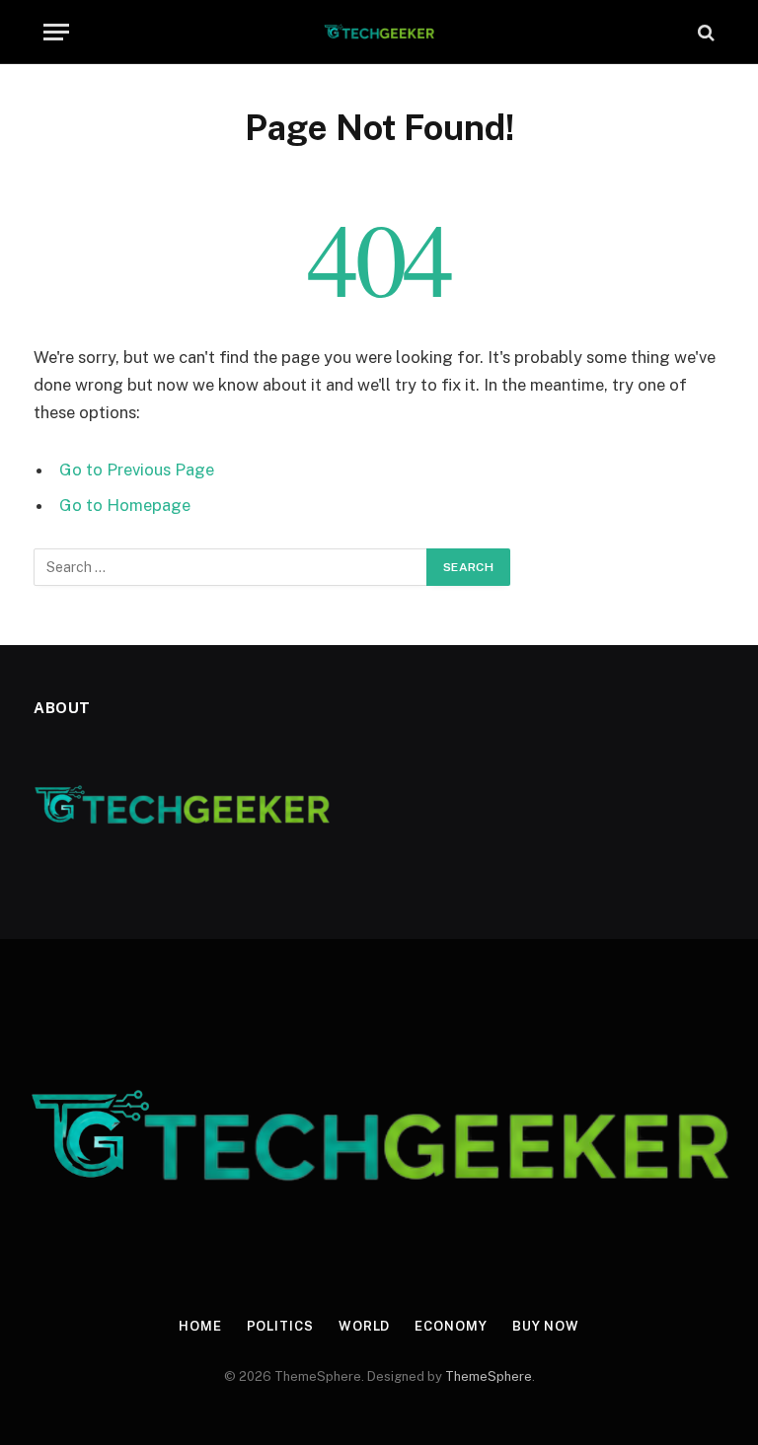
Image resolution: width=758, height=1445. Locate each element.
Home (200, 1326)
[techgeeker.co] (379, 32)
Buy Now (545, 1326)
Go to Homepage (124, 505)
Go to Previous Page (136, 469)
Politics (280, 1326)
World (365, 1326)
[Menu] (56, 32)
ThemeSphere (488, 1376)
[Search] (704, 32)
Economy (451, 1326)
